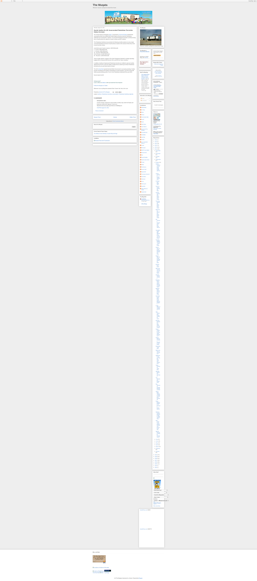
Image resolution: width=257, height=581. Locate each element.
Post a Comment (99, 110)
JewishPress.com (143, 510)
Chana (142, 114)
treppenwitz (143, 191)
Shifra (142, 164)
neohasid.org (160, 76)
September (158, 159)
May (157, 442)
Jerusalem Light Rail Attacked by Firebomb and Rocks (158, 234)
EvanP (142, 119)
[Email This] (115, 92)
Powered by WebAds (144, 51)
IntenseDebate (156, 96)
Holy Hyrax (143, 124)
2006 (156, 462)
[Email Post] (113, 92)
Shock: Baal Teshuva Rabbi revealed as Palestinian (158, 395)
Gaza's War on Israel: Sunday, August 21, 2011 (158, 259)
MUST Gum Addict (145, 150)
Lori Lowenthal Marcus (144, 142)
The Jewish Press (145, 74)
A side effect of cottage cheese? (158, 308)
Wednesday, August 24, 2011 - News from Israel (158, 213)
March (157, 446)
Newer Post (97, 117)
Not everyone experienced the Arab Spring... (158, 224)
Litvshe (142, 139)
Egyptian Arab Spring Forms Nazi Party (157, 291)
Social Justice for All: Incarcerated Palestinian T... (158, 332)
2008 (156, 458)
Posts (143, 98)
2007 (156, 460)
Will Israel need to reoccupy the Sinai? (158, 270)
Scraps (142, 162)
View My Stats (96, 572)
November (158, 153)
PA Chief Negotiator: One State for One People (157, 86)
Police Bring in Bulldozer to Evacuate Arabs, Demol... (158, 406)
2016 (156, 139)
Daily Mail (101, 69)
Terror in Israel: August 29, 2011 (158, 188)
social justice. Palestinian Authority (120, 94)
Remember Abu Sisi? (158, 347)
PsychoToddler (144, 157)
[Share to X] (118, 92)
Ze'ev (142, 181)
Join (154, 503)
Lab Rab (143, 137)
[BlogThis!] (117, 92)
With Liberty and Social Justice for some (158, 315)
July (157, 439)
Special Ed (143, 171)
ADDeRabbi (143, 107)
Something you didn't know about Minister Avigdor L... (158, 299)
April (157, 444)
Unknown (143, 179)
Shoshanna (143, 167)
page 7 (110, 34)
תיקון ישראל (143, 183)
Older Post (133, 117)
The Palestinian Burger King (158, 380)
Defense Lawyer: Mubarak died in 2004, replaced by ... (158, 415)
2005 (156, 463)
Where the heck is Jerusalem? (158, 352)
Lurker (142, 145)
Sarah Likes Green (145, 159)
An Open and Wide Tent (157, 183)
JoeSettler (143, 134)
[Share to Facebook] (119, 92)
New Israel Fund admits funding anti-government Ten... (158, 425)
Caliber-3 (104, 82)
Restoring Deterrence (145, 200)
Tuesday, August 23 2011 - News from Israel (158, 242)
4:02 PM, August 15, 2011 (103, 107)
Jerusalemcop (144, 132)
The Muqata (100, 4)
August (157, 162)
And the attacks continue (158, 276)
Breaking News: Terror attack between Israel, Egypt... (158, 283)
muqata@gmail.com (157, 124)
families (99, 94)
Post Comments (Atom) (118, 121)
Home (115, 117)
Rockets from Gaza (157, 265)
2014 (156, 143)
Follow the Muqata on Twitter (158, 65)
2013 (156, 145)
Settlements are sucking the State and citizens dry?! (158, 359)
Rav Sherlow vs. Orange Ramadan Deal (158, 387)
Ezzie (142, 121)
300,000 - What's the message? (158, 373)
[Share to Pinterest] (120, 92)
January (157, 451)
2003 (156, 465)
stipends (131, 94)
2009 (156, 456)
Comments (144, 100)
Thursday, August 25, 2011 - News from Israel (158, 204)
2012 (156, 147)
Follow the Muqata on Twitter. (101, 85)
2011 (156, 149)
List (154, 501)
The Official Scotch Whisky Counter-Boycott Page (105, 133)
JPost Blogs (144, 203)
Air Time (143, 109)
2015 (156, 141)
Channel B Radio (123, 34)
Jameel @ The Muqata (144, 130)
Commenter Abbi (144, 117)
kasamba (143, 186)
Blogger (140, 578)
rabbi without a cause (144, 189)
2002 (156, 467)
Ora (142, 154)
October (157, 156)
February (158, 448)
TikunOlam (143, 176)
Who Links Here (156, 505)
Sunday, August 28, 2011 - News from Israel (158, 196)
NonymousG (144, 152)
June (157, 441)
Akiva (142, 112)
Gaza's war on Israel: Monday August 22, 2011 (158, 251)
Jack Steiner (144, 126)
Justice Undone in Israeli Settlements (158, 176)
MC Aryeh (143, 147)
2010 (156, 454)
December (158, 150)
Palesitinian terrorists (107, 94)
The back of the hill (145, 174)
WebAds (146, 57)
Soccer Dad (143, 169)
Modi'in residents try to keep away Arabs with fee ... (158, 167)
